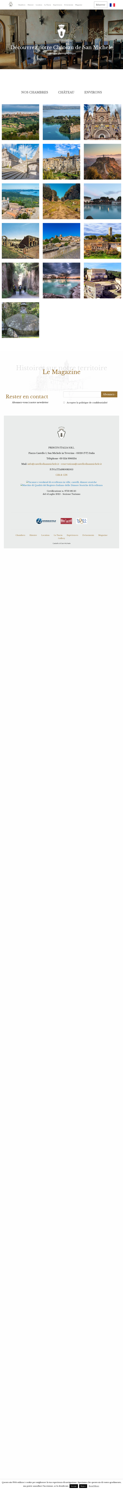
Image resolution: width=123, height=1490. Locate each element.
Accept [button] (74, 1486)
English (61, 741)
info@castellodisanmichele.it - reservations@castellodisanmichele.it (65, 464)
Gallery (20, 14)
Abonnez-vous (109, 395)
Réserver (100, 5)
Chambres (21, 5)
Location (39, 5)
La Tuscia (47, 5)
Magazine (78, 5)
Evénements (68, 5)
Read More (94, 1486)
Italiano (61, 751)
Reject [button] (83, 1486)
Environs (93, 92)
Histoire (31, 5)
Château (66, 92)
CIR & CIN (62, 475)
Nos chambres (34, 92)
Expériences (57, 5)
